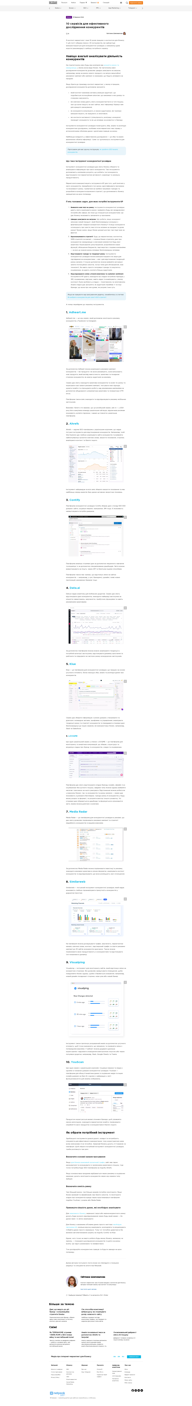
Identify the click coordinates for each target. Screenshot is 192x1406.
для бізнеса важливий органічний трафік (88, 1162)
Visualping (77, 962)
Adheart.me (77, 312)
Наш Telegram (85, 1372)
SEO (84, 8)
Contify (74, 500)
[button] (121, 3)
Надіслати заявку (136, 2)
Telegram (131, 8)
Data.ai (75, 588)
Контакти (128, 1377)
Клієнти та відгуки (56, 1369)
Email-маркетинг (71, 1379)
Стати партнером (56, 1372)
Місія (126, 1369)
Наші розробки (55, 1374)
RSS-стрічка (128, 1383)
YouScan (77, 1062)
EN (119, 1356)
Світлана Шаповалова (92, 1277)
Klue (72, 664)
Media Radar (78, 811)
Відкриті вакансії (130, 1374)
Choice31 (99, 1369)
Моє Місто (100, 1372)
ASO (67, 1376)
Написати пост (134, 1356)
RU (123, 1356)
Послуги (64, 3)
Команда (127, 1372)
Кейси (73, 3)
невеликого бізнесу (78, 1213)
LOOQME (73, 736)
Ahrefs (74, 423)
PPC (97, 8)
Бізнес (71, 8)
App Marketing (113, 8)
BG (115, 1356)
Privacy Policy (55, 1377)
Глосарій (106, 3)
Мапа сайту (128, 1380)
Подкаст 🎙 (83, 3)
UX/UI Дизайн (116, 1376)
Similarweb (77, 881)
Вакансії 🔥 (95, 3)
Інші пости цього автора (88, 1289)
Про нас (83, 1369)
